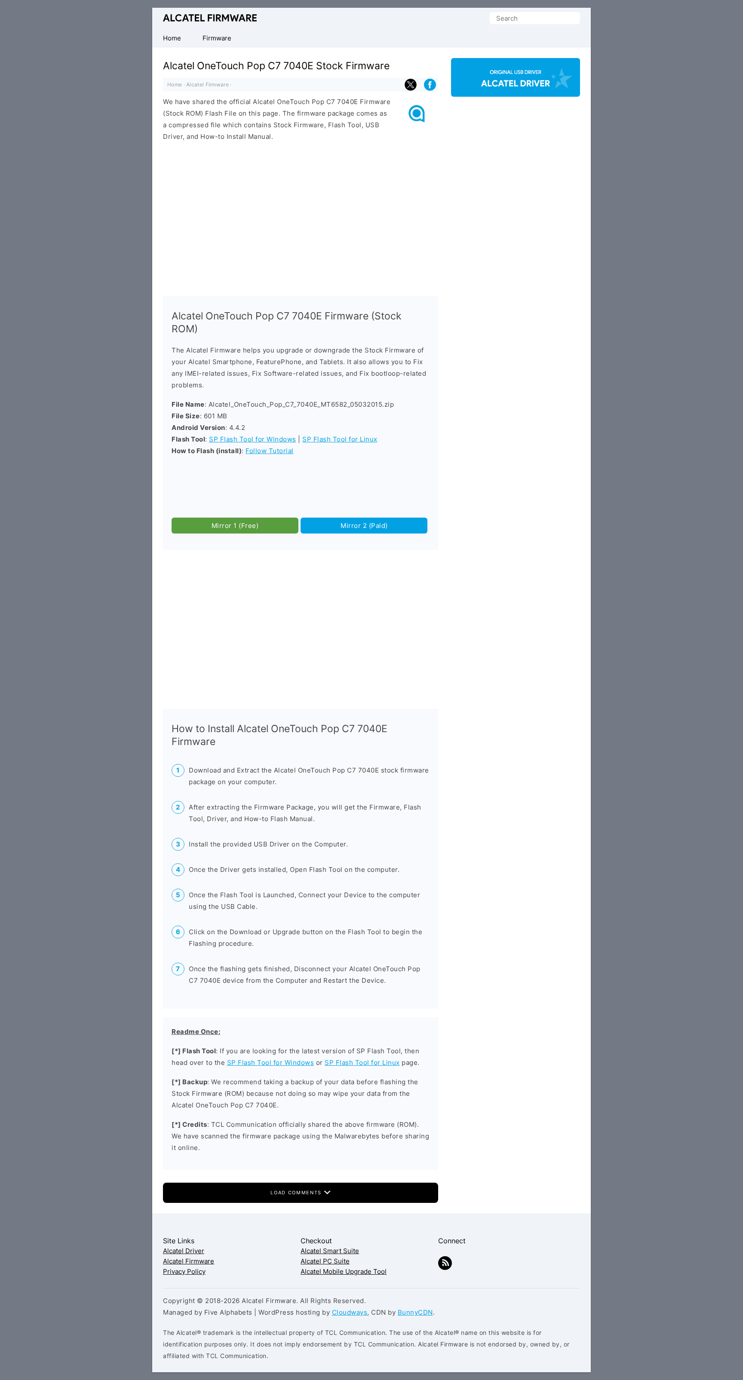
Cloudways (350, 1312)
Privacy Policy (184, 1271)
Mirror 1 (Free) (235, 525)
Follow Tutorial (270, 451)
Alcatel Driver (183, 1251)
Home (174, 84)
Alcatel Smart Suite (330, 1251)
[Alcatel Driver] (515, 89)
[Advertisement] (300, 216)
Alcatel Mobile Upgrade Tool (344, 1271)
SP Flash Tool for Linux (340, 439)
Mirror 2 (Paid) (364, 525)
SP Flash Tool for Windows (252, 439)
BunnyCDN (415, 1312)
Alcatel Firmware (210, 17)
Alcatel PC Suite (325, 1261)
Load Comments (296, 1193)
